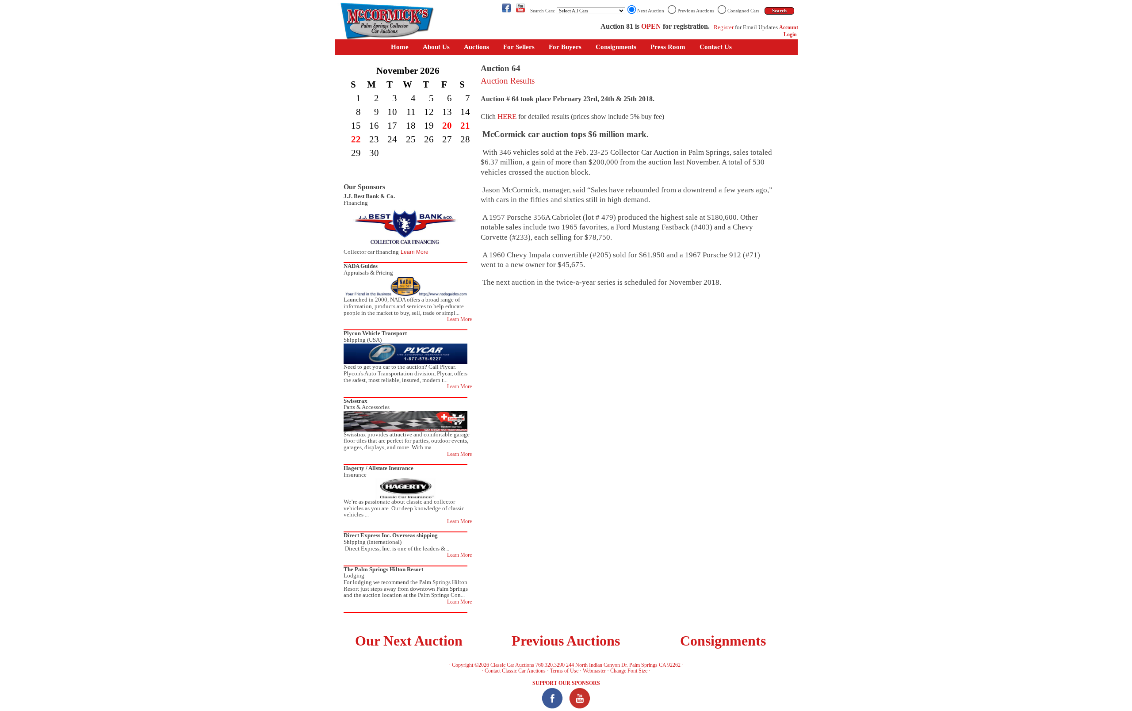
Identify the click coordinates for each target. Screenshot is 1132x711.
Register (724, 27)
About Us (436, 46)
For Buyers (565, 46)
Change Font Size (628, 671)
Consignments (616, 46)
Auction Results (508, 80)
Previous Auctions (566, 641)
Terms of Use (564, 671)
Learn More (414, 252)
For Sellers (519, 46)
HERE (506, 116)
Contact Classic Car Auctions (515, 671)
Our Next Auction (409, 641)
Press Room (667, 46)
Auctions (476, 46)
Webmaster (594, 671)
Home (400, 46)
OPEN (651, 26)
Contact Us (716, 46)
